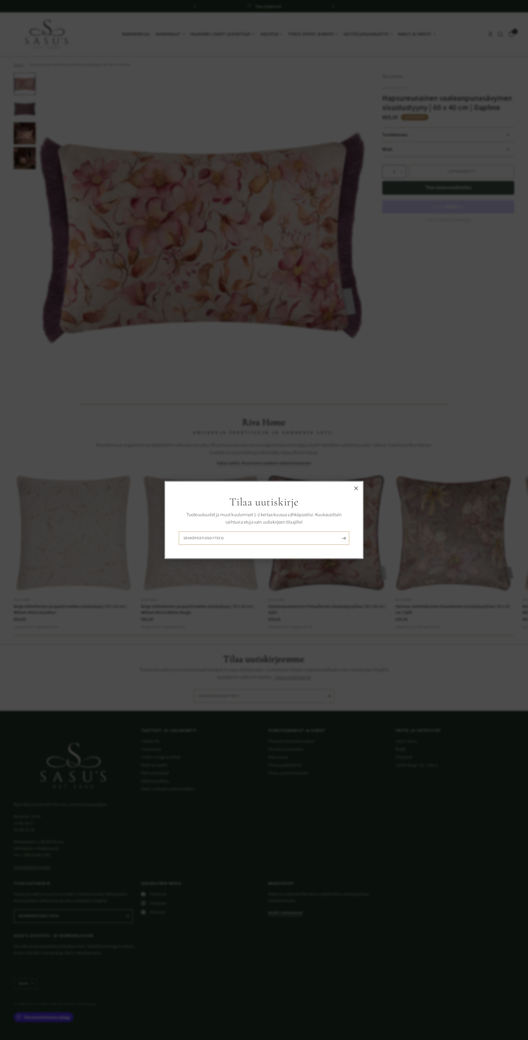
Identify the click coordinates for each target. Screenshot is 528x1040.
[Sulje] (356, 488)
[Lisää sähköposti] (343, 538)
